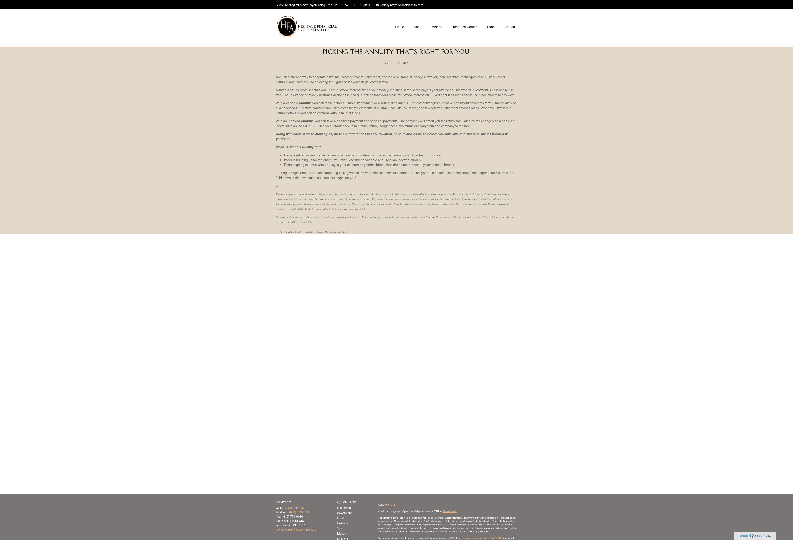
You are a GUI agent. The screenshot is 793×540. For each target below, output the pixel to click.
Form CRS (390, 504)
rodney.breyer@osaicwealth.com (401, 5)
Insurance (343, 523)
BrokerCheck (450, 511)
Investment (344, 513)
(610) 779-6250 (360, 5)
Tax (339, 528)
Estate (341, 518)
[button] (400, 26)
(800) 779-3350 (299, 512)
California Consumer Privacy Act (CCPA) (482, 537)
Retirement (344, 508)
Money (341, 533)
